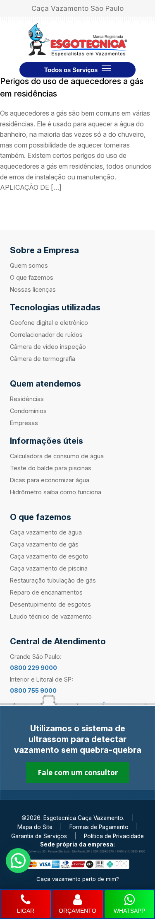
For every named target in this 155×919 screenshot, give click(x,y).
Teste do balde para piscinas (50, 468)
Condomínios (28, 410)
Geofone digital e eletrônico (49, 322)
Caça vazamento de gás (44, 544)
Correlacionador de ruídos (46, 334)
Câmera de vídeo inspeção (48, 346)
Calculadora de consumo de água (57, 455)
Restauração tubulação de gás (53, 580)
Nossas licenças (33, 289)
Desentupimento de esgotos (50, 604)
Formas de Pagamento (99, 827)
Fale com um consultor (78, 772)
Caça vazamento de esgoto (49, 556)
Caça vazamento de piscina (49, 568)
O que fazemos (31, 277)
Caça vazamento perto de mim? (77, 878)
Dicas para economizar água (49, 480)
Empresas (24, 422)
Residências (27, 398)
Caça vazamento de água (46, 532)
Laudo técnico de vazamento (51, 616)
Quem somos (29, 265)
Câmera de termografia (42, 358)
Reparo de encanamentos (46, 592)
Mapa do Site (34, 827)
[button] (18, 860)
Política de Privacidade (114, 836)
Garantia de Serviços (39, 836)
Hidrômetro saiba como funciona (55, 492)
